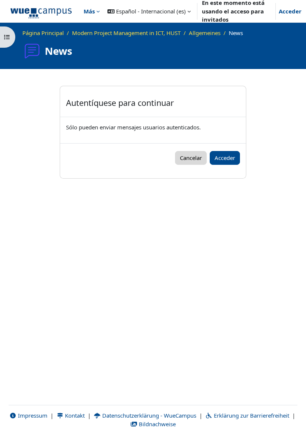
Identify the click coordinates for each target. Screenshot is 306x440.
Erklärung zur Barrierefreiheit (250, 415)
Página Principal (43, 33)
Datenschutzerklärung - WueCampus (148, 415)
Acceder (290, 11)
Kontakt (74, 415)
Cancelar (191, 157)
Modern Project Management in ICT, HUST (126, 33)
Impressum (31, 415)
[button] (149, 11)
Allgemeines (205, 33)
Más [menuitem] (89, 11)
